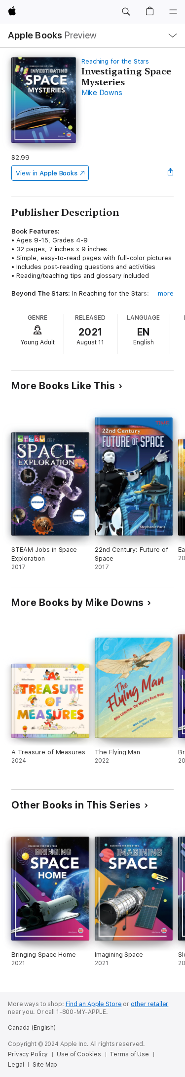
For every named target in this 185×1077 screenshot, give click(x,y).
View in (46, 173)
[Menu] (173, 12)
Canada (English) (32, 1027)
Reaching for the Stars (115, 61)
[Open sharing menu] (170, 173)
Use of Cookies (79, 1054)
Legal (16, 1064)
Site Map (45, 1064)
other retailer (149, 1004)
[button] (126, 12)
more (166, 293)
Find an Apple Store (94, 1004)
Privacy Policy (28, 1054)
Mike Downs (101, 92)
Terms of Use (129, 1054)
